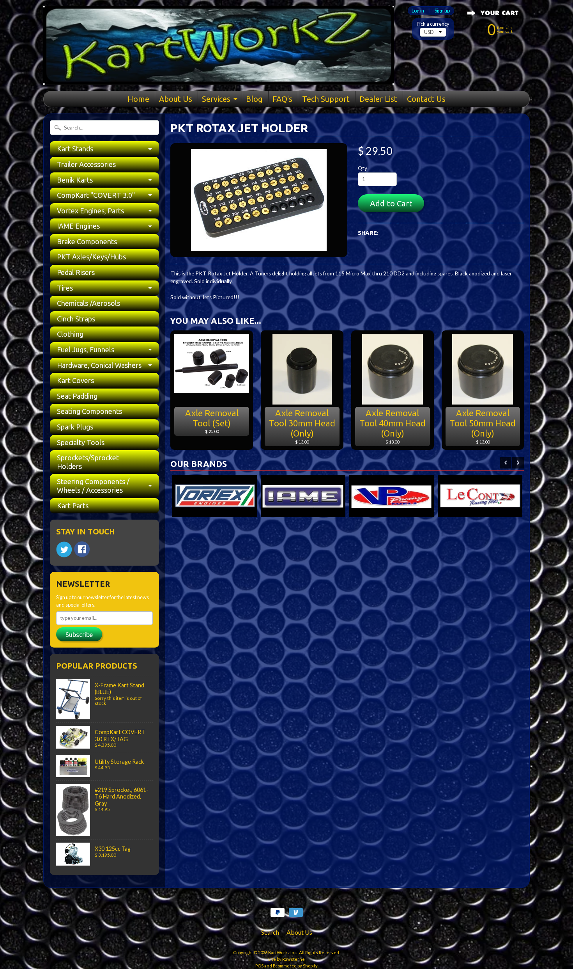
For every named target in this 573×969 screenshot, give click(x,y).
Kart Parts (72, 505)
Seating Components (89, 411)
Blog (254, 98)
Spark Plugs (75, 427)
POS (259, 965)
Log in (418, 10)
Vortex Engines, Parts (90, 211)
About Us (175, 98)
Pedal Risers (76, 272)
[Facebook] (82, 549)
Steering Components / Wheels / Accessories (93, 485)
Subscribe (79, 634)
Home (138, 98)
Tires (65, 288)
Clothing (70, 334)
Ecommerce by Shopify (295, 965)
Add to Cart (391, 203)
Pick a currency (433, 24)
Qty (362, 168)
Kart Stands (75, 149)
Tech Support (326, 98)
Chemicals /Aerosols (88, 303)
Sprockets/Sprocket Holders (88, 462)
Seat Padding (77, 396)
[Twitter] (64, 549)
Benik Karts (75, 180)
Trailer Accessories (86, 164)
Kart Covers (75, 380)
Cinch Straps (76, 319)
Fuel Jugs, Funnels (85, 349)
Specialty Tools (80, 442)
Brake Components (87, 241)
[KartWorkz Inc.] (218, 74)
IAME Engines (78, 226)
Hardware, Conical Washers (99, 365)
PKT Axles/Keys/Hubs (91, 257)
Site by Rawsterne (286, 959)
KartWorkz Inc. (282, 952)
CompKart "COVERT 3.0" (96, 195)
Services (216, 98)
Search (270, 932)
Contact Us (426, 98)
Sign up (442, 10)
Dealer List (378, 98)
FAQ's (282, 98)
